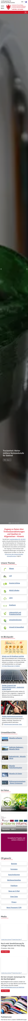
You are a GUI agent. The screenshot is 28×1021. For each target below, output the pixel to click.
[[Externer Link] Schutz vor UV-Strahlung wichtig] (14, 647)
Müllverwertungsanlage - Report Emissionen (17, 782)
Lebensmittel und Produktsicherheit (15, 613)
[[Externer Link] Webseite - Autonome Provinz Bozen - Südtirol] (16, 7)
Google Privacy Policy (17, 939)
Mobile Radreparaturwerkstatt (12, 716)
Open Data (14, 896)
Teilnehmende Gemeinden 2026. (13, 724)
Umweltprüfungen (15, 620)
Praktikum (14, 885)
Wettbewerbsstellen (14, 880)
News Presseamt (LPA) (14, 907)
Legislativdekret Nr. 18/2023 (18, 539)
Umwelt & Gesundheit (16, 627)
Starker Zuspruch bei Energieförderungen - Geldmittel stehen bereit (13, 687)
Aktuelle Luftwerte (15, 738)
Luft (10, 576)
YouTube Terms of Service (6, 939)
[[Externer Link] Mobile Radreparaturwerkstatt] (14, 707)
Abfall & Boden (14, 590)
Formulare (14, 869)
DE (22, 1)
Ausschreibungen (14, 874)
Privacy (14, 902)
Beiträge (14, 863)
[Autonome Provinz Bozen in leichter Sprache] (26, 1)
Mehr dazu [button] (7, 460)
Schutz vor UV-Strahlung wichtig (13, 656)
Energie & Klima (14, 583)
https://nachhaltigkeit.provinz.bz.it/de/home (12, 987)
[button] (1, 269)
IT (24, 1)
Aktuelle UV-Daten (15, 773)
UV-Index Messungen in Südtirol (11, 666)
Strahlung (12, 605)
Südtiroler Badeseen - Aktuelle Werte (16, 748)
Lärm (11, 598)
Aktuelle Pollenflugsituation (15, 766)
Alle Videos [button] (5, 952)
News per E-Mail (14, 891)
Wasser (11, 568)
